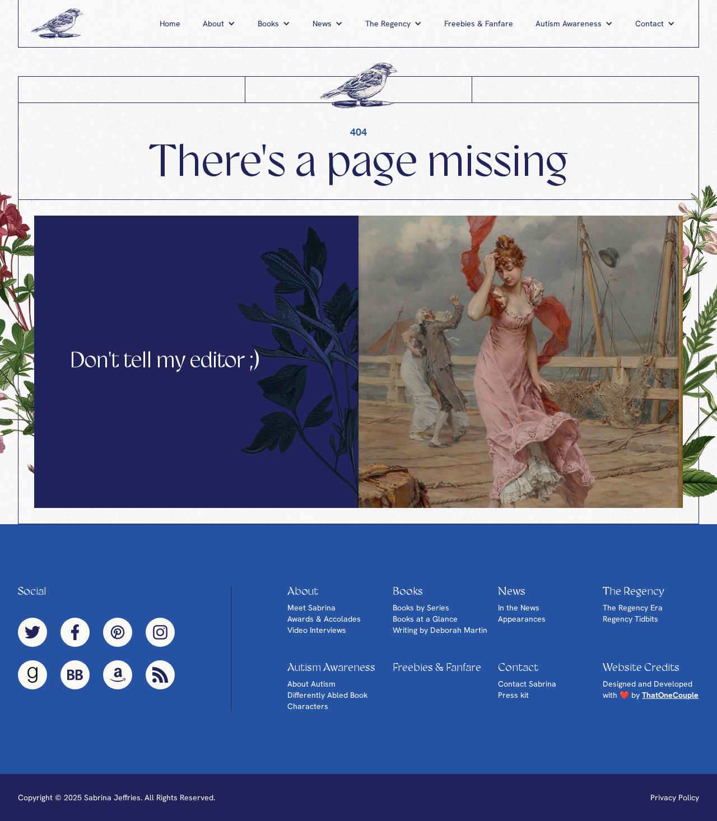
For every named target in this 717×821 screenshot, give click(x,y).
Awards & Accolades (324, 619)
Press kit (513, 695)
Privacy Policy (674, 797)
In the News (518, 608)
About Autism (311, 684)
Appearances (522, 619)
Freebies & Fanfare (478, 23)
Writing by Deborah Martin (440, 630)
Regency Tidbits (630, 619)
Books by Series (421, 608)
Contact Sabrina (527, 684)
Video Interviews (316, 630)
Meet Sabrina (311, 608)
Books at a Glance (425, 619)
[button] (219, 23)
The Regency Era (633, 608)
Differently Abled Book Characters (327, 700)
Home (170, 23)
